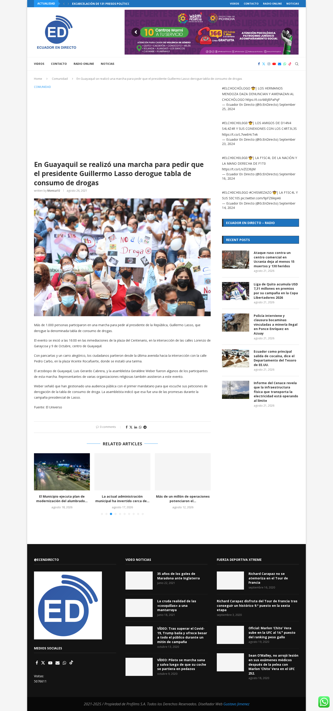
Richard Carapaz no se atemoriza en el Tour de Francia (268, 578)
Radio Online (272, 3)
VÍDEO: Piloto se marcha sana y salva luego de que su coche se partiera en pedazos (181, 664)
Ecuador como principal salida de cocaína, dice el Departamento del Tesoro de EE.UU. (275, 358)
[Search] (296, 63)
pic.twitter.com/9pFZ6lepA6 (261, 198)
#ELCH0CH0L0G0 (235, 123)
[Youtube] (274, 63)
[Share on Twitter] (131, 427)
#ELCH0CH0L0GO (235, 192)
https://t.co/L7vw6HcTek (240, 134)
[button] (64, 3)
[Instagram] (269, 63)
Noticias (292, 3)
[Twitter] (263, 63)
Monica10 (53, 191)
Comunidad (60, 79)
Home (38, 79)
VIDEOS (234, 3)
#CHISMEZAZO (260, 192)
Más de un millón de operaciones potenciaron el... (183, 498)
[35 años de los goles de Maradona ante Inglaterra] (139, 580)
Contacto (251, 3)
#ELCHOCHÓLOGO (236, 88)
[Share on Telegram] (145, 427)
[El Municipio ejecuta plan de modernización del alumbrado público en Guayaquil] (62, 471)
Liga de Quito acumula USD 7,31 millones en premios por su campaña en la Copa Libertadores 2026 (276, 291)
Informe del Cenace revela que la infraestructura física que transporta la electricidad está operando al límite (276, 392)
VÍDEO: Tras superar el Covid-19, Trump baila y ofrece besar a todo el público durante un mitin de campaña (182, 635)
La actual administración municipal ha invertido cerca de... (122, 498)
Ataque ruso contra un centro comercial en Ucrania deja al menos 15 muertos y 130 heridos (274, 259)
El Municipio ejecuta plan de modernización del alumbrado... (62, 498)
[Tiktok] (290, 63)
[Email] (279, 63)
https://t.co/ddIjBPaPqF (263, 99)
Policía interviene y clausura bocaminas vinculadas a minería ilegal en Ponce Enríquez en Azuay (275, 324)
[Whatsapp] (284, 63)
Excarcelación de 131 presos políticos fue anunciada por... (118, 4)
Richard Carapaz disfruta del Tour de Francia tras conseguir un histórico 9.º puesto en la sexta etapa (257, 605)
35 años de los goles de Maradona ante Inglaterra (178, 575)
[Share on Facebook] (127, 427)
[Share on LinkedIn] (135, 427)
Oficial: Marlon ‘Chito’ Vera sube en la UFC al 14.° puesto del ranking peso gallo (272, 632)
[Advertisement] (122, 123)
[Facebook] (259, 63)
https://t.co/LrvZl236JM (239, 169)
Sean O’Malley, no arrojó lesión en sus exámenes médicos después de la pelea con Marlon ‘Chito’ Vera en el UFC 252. (273, 664)
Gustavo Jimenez (236, 703)
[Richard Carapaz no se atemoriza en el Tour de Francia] (230, 580)
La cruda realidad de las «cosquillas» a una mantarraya (176, 605)
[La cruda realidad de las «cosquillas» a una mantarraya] (139, 608)
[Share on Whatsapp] (140, 427)
